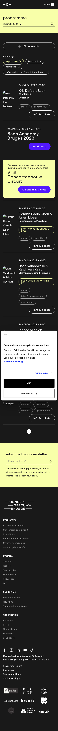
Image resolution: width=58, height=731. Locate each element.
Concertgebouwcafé (14, 547)
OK (29, 383)
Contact (7, 561)
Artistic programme (13, 525)
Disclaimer (8, 670)
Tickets (7, 566)
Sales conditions (12, 674)
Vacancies (8, 633)
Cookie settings (11, 678)
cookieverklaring (13, 361)
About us (8, 620)
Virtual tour (9, 579)
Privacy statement (12, 666)
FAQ (5, 583)
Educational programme (16, 538)
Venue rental (10, 574)
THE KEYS (8, 602)
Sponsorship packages (15, 606)
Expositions (9, 534)
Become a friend (12, 597)
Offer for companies (14, 543)
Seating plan (10, 570)
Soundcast (9, 638)
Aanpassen (27, 393)
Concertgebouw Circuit (15, 530)
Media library (10, 629)
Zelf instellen (41, 373)
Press (6, 625)
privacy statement (39, 472)
